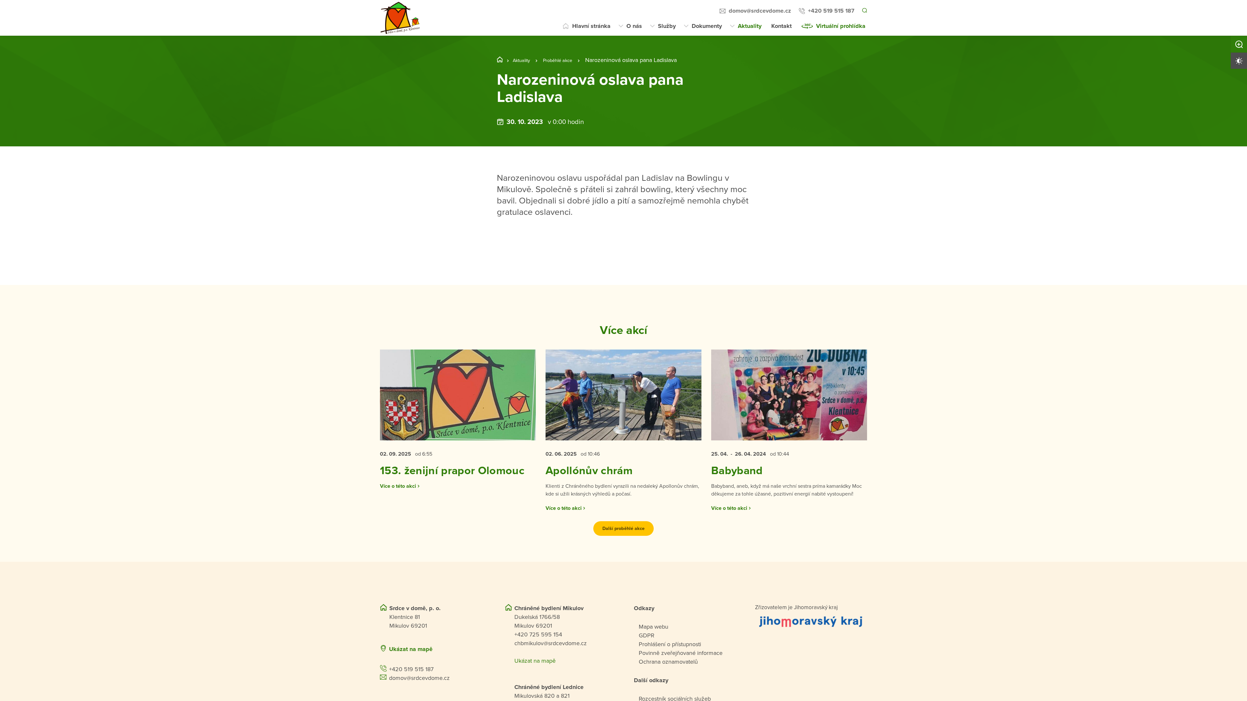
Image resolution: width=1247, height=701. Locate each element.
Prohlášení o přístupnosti (670, 665)
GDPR (646, 656)
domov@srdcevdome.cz (759, 10)
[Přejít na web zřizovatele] (811, 643)
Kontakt (781, 26)
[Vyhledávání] (864, 11)
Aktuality (750, 26)
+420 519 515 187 (830, 10)
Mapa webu (653, 648)
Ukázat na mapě (411, 670)
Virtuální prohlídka (840, 26)
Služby (667, 26)
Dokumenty (707, 26)
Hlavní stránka (591, 26)
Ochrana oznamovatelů (668, 683)
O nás (634, 26)
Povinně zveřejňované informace (681, 674)
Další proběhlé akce (623, 549)
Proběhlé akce (566, 60)
